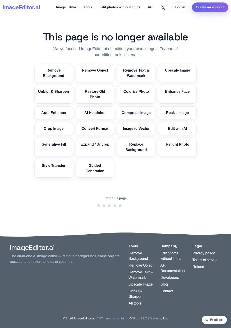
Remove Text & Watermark (136, 73)
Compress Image (136, 113)
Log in (180, 7)
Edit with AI (177, 128)
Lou (166, 318)
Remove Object (95, 70)
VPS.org (134, 318)
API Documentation (172, 268)
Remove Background (53, 73)
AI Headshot (95, 113)
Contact (166, 291)
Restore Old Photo (95, 94)
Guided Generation (94, 168)
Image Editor (66, 7)
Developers (169, 277)
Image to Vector (136, 128)
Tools (88, 7)
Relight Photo (177, 144)
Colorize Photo (136, 91)
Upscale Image (177, 70)
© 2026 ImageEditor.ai (79, 318)
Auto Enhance (53, 113)
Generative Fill (54, 144)
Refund (198, 267)
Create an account (210, 7)
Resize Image (177, 113)
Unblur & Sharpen (53, 91)
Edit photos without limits (120, 7)
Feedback (216, 319)
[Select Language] (163, 7)
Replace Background (136, 147)
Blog (164, 284)
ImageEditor (21, 7)
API (150, 7)
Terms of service (205, 260)
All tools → (137, 303)
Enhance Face (177, 91)
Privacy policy (203, 253)
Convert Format (94, 128)
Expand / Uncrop (95, 144)
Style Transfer (53, 165)
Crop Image (54, 128)
